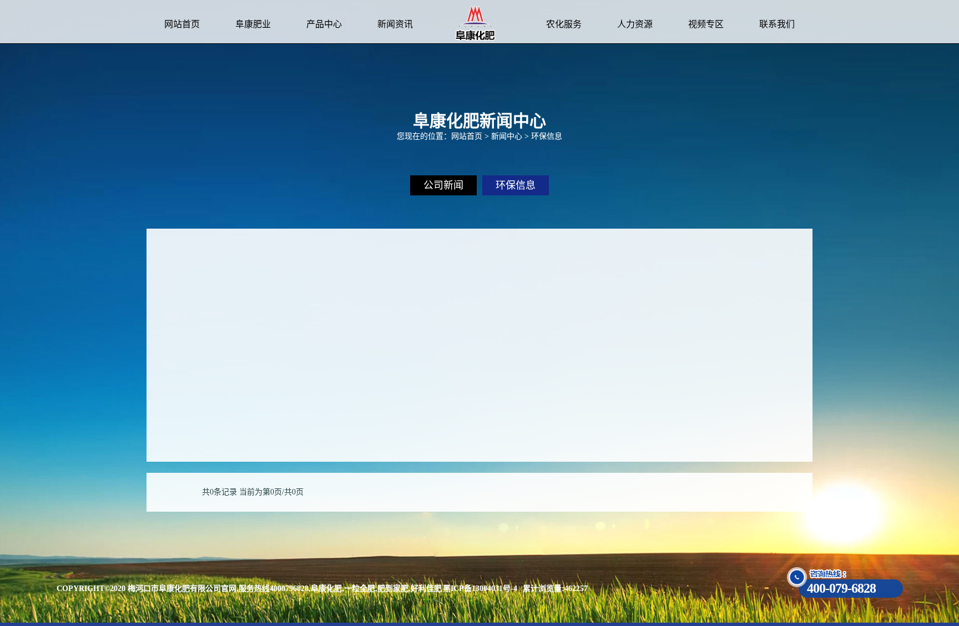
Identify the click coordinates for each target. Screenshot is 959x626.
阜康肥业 (253, 24)
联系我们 (777, 24)
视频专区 (706, 24)
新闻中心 (506, 136)
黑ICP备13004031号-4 (480, 588)
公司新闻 (443, 185)
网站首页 (182, 24)
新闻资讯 (395, 24)
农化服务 (564, 24)
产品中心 (324, 24)
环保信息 (516, 185)
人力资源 (635, 24)
